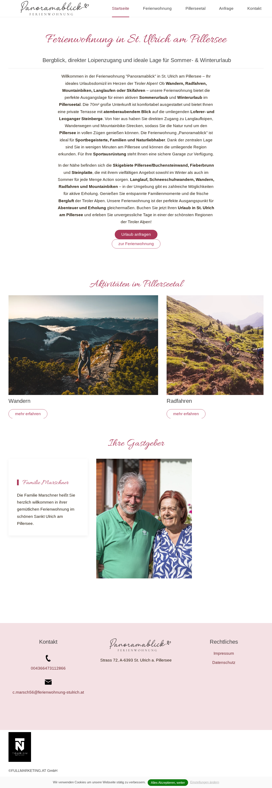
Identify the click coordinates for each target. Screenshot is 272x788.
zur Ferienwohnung (136, 243)
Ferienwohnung (157, 8)
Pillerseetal (195, 8)
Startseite (120, 8)
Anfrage (226, 8)
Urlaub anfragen (136, 234)
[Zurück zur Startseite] (54, 8)
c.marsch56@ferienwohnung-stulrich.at (48, 692)
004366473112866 (48, 668)
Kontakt (254, 8)
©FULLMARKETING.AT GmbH (32, 771)
